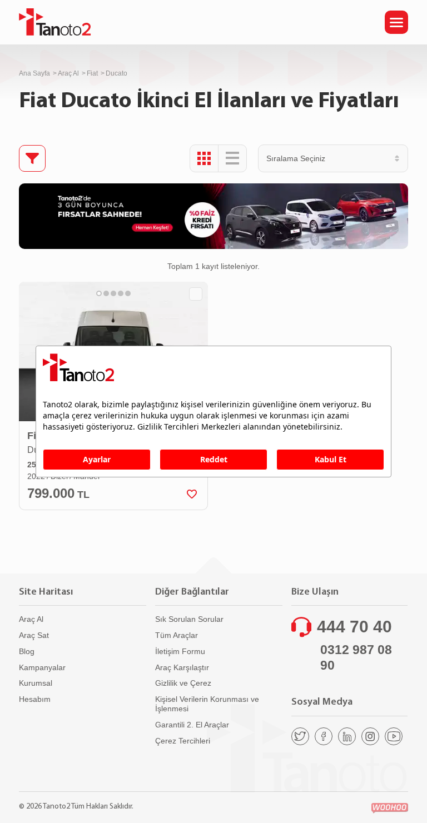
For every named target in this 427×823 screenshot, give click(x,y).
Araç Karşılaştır (182, 667)
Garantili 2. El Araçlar (192, 724)
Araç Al (68, 73)
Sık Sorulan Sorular (189, 619)
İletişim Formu (180, 651)
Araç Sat (34, 635)
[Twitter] (300, 736)
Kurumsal (35, 683)
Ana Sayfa (34, 73)
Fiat (92, 73)
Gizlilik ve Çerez (183, 683)
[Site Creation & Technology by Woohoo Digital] (389, 808)
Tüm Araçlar (176, 635)
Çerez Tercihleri (182, 740)
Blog (26, 651)
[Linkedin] (347, 736)
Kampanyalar (42, 667)
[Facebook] (323, 736)
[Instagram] (370, 736)
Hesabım (35, 699)
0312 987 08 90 (356, 657)
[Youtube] (394, 736)
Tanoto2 (55, 22)
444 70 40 (354, 626)
